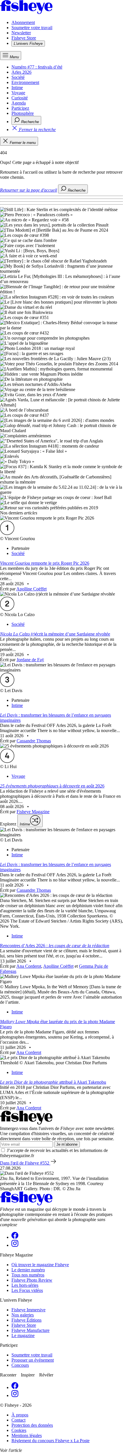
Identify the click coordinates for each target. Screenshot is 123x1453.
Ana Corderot (28, 966)
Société (18, 77)
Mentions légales (26, 1435)
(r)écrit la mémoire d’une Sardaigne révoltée (55, 634)
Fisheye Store (23, 37)
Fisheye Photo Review (31, 1280)
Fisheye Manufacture (30, 1330)
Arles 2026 (21, 72)
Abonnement (23, 22)
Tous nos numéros (27, 1274)
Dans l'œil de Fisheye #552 (25, 1163)
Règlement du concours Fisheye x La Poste (50, 1440)
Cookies (18, 1430)
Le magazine (23, 1335)
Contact (18, 1420)
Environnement (25, 82)
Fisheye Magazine (33, 811)
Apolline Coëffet (31, 588)
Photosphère (22, 113)
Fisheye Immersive (28, 1309)
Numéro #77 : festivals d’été (36, 67)
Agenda (18, 103)
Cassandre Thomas (34, 740)
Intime (17, 87)
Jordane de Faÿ (30, 659)
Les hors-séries (24, 1285)
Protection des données (32, 1425)
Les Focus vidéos (27, 1290)
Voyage (18, 92)
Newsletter (21, 32)
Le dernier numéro (28, 1269)
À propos (19, 1414)
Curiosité (19, 97)
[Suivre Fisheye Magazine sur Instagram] (14, 1245)
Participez (20, 108)
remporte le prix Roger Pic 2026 (44, 563)
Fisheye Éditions (26, 1320)
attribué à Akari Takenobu (53, 1082)
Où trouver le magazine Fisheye (40, 1264)
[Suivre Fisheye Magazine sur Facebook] (14, 1237)
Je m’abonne (67, 1144)
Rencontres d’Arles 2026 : (54, 945)
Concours (20, 1365)
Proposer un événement (32, 1360)
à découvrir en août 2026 (52, 785)
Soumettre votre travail (31, 27)
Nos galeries (22, 1314)
